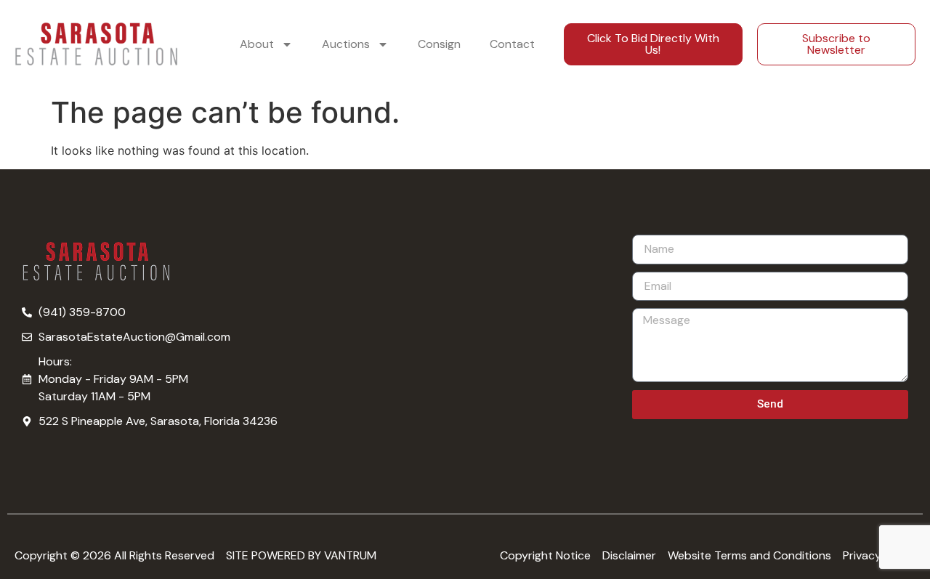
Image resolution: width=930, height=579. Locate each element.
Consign (439, 44)
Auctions (346, 44)
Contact (512, 44)
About (257, 44)
